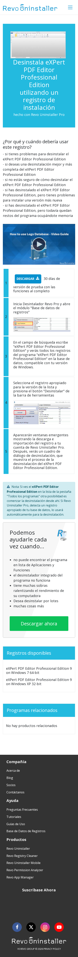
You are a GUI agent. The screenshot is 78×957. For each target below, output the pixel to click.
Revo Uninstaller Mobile (23, 863)
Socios (11, 785)
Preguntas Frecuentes (22, 809)
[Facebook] (17, 927)
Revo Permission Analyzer (24, 870)
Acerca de (13, 770)
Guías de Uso (15, 824)
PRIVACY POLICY (52, 949)
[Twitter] (31, 927)
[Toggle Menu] (70, 7)
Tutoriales (13, 817)
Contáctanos (15, 792)
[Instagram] (45, 927)
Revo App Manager (20, 877)
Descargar (25, 279)
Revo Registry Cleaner (22, 856)
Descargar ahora (39, 623)
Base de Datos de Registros (25, 831)
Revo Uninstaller (18, 848)
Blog (9, 778)
